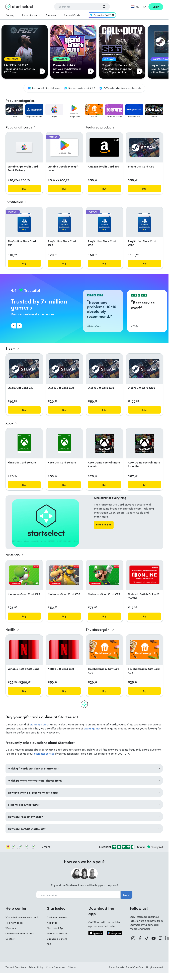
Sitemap (72, 967)
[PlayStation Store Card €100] (144, 222)
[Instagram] (133, 938)
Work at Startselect (58, 933)
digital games (92, 728)
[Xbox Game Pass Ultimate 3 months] (144, 443)
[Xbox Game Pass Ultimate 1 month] (104, 443)
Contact (10, 938)
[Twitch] (160, 938)
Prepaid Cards (72, 15)
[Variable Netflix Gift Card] (24, 649)
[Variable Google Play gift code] (64, 147)
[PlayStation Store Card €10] (24, 222)
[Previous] (13, 325)
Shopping (51, 15)
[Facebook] (140, 938)
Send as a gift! (104, 524)
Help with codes (15, 922)
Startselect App (55, 928)
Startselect (57, 908)
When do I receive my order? (22, 917)
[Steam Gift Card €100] (144, 368)
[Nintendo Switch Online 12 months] (144, 574)
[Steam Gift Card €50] (144, 147)
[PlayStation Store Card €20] (64, 222)
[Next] (19, 325)
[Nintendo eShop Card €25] (24, 575)
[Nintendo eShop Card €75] (104, 575)
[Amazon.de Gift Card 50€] (104, 147)
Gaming (10, 15)
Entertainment (30, 15)
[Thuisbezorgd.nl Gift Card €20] (104, 649)
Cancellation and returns (20, 933)
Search (126, 894)
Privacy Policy (36, 967)
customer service (44, 753)
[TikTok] (146, 938)
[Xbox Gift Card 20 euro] (24, 443)
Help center (16, 908)
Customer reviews (57, 917)
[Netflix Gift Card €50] (64, 649)
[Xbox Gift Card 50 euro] (64, 443)
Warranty (11, 928)
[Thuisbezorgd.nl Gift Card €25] (144, 649)
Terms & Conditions (16, 967)
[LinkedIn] (167, 938)
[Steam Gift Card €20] (64, 368)
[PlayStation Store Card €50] (104, 222)
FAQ (49, 944)
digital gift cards (40, 724)
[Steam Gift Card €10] (24, 368)
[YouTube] (153, 938)
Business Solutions (57, 938)
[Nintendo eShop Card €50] (64, 575)
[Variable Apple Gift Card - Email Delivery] (24, 147)
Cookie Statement (55, 967)
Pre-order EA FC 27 (104, 15)
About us (52, 922)
